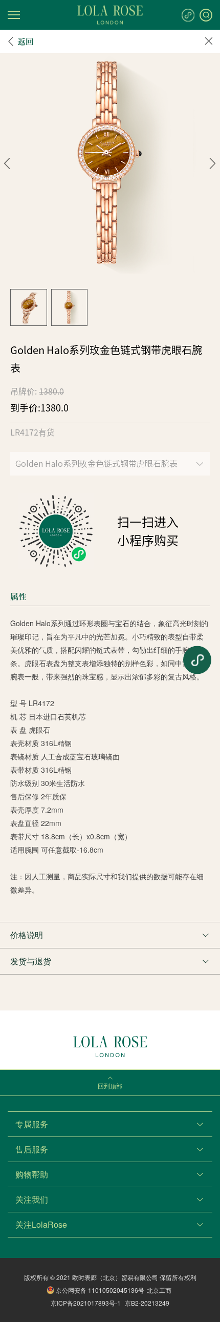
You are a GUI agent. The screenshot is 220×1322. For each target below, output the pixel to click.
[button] (7, 163)
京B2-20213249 (147, 1302)
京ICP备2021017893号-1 (86, 1302)
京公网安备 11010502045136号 (100, 1290)
